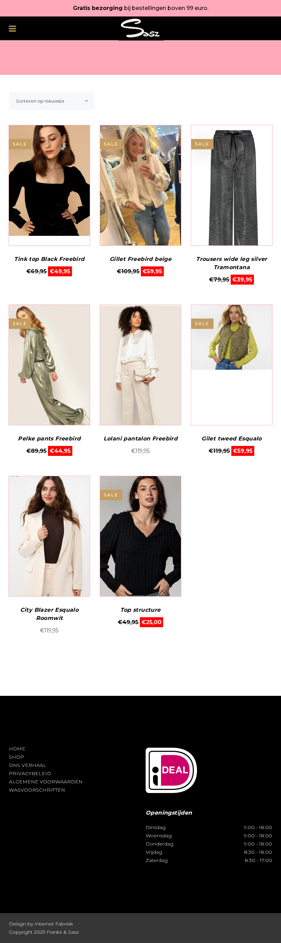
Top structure (140, 610)
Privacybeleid (30, 773)
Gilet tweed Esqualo (231, 438)
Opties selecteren (49, 271)
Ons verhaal (27, 765)
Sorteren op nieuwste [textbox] (40, 101)
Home (17, 749)
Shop (16, 757)
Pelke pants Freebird (49, 438)
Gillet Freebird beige (140, 259)
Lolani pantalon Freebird (140, 438)
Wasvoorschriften (37, 790)
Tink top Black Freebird (49, 259)
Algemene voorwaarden (46, 782)
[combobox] (52, 101)
